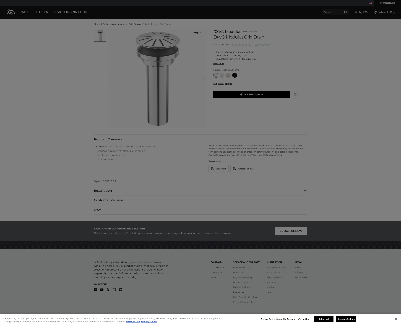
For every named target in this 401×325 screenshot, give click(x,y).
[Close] (396, 319)
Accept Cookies (346, 319)
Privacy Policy (149, 321)
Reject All (323, 319)
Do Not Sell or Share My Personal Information (285, 319)
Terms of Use (133, 321)
